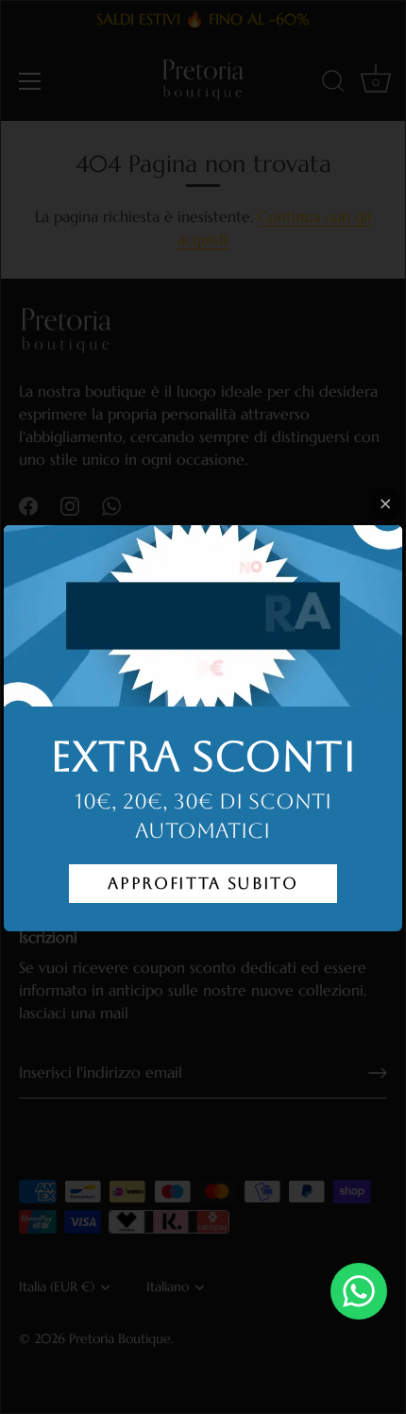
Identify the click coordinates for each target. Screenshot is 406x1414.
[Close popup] (385, 503)
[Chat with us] (358, 1291)
